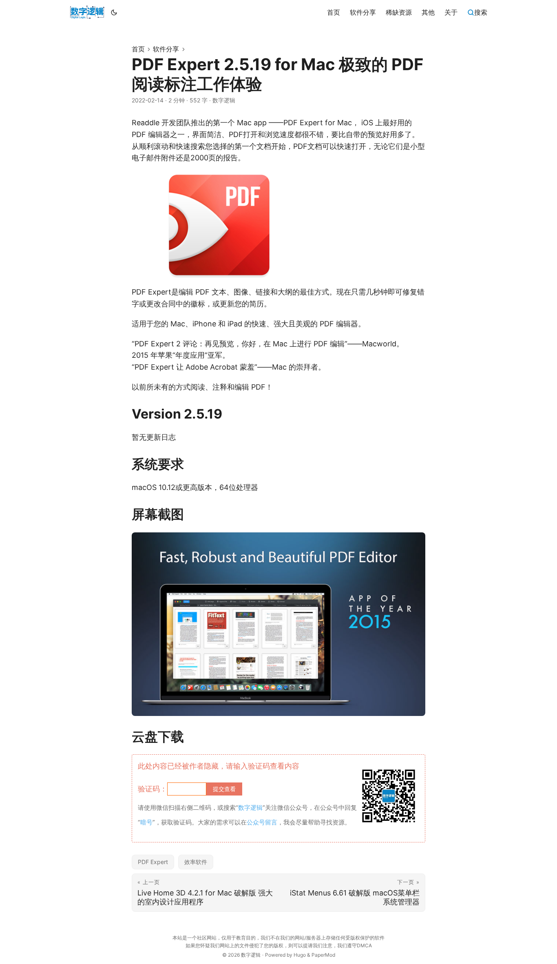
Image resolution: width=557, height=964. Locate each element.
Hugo (300, 955)
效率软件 (195, 861)
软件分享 (166, 49)
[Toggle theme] (114, 12)
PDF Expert (153, 861)
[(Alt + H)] (87, 12)
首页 (138, 49)
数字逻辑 (251, 955)
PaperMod (323, 955)
